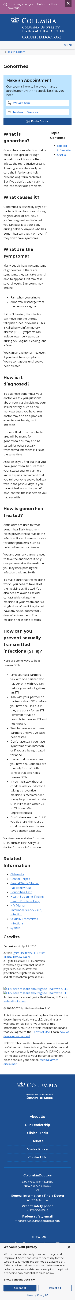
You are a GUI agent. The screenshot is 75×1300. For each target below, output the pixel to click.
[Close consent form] (69, 1247)
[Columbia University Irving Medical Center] (37, 1084)
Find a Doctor (39, 121)
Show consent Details (18, 1279)
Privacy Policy (36, 1295)
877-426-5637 (21, 103)
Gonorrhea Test (21, 892)
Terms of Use (41, 1032)
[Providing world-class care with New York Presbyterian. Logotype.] (37, 1097)
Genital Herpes (20, 879)
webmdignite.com (14, 1001)
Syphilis (15, 928)
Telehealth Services (25, 112)
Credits (61, 154)
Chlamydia (17, 874)
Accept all (20, 1288)
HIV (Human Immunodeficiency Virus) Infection (26, 910)
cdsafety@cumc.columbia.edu (39, 1221)
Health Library (16, 51)
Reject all (55, 1288)
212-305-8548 (38, 1210)
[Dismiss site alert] (68, 3)
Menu (69, 45)
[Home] (37, 27)
